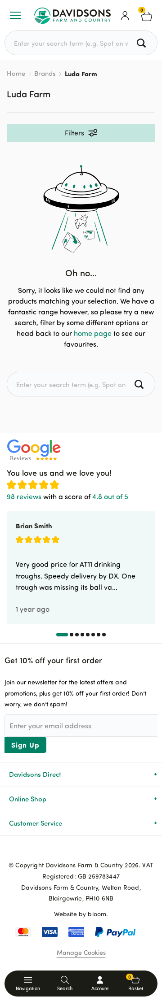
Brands (45, 73)
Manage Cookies (81, 952)
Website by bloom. (81, 914)
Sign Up (25, 744)
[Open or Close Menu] (15, 15)
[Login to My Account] (125, 15)
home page (93, 333)
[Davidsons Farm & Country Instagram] (95, 850)
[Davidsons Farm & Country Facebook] (67, 850)
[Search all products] (142, 43)
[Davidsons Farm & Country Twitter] (81, 850)
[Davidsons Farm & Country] (72, 15)
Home (16, 73)
